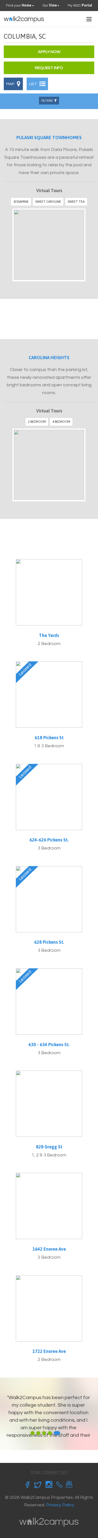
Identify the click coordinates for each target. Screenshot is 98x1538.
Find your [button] (18, 5)
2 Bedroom (37, 421)
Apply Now (49, 52)
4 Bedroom (61, 421)
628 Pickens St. (49, 942)
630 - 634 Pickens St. (49, 1044)
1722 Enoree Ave (49, 1351)
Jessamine (21, 201)
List (33, 84)
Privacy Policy (60, 1505)
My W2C (80, 5)
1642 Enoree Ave (49, 1249)
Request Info (49, 68)
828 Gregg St (49, 1146)
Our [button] (49, 5)
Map (10, 84)
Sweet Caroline (48, 201)
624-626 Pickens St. (49, 839)
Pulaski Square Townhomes (49, 137)
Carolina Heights (49, 357)
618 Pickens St (49, 737)
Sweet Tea (76, 201)
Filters (47, 100)
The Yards (49, 635)
